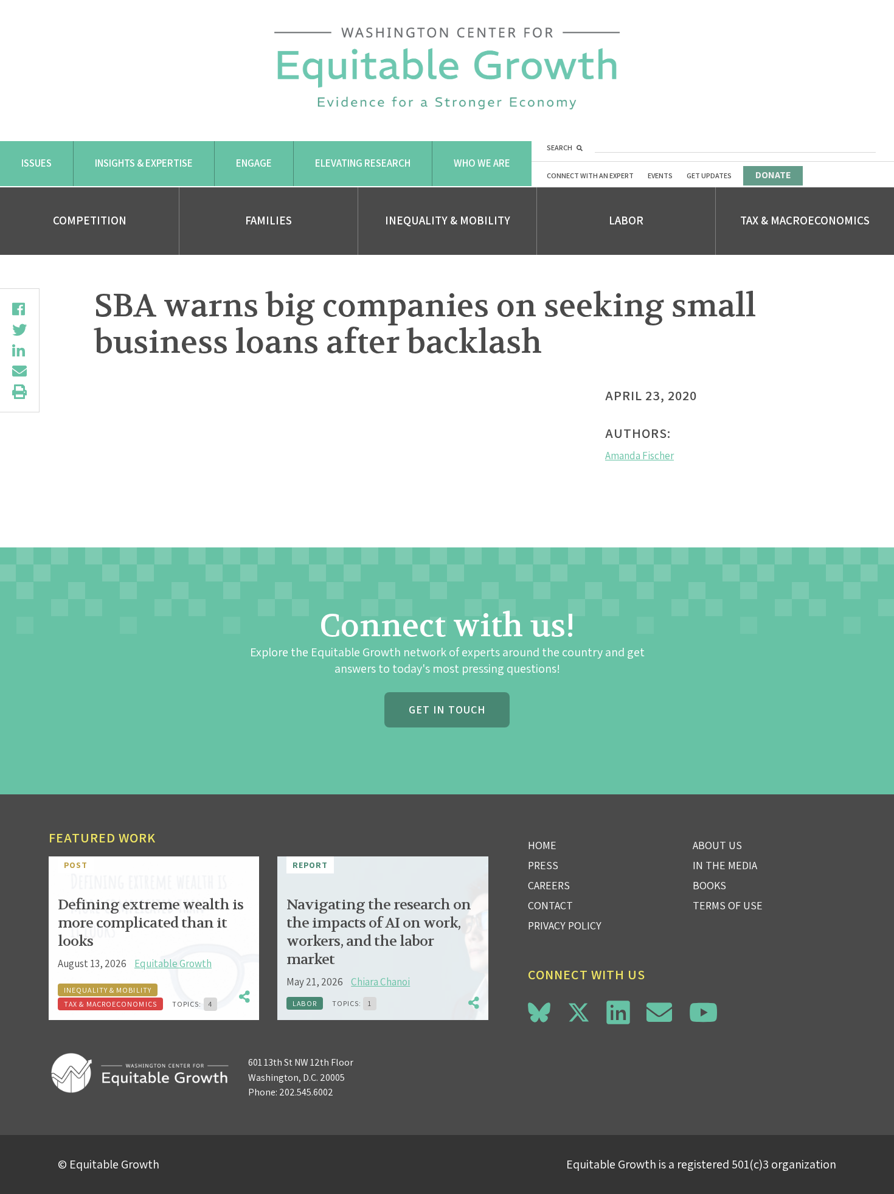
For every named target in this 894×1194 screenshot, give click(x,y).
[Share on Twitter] (19, 329)
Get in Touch (447, 710)
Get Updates (709, 175)
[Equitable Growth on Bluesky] (539, 1010)
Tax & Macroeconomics (805, 220)
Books (709, 885)
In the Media (725, 865)
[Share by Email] (19, 371)
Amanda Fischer (639, 455)
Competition (89, 220)
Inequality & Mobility (447, 220)
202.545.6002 (306, 1092)
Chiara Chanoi (380, 981)
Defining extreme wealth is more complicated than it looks (150, 923)
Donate (773, 174)
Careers (549, 885)
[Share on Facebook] (19, 309)
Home (542, 845)
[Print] (19, 391)
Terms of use (728, 905)
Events (660, 175)
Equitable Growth (173, 963)
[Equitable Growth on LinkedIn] (618, 1012)
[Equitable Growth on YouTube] (703, 1012)
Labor (626, 220)
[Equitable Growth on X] (578, 1010)
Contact (550, 905)
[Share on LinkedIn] (19, 350)
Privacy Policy (564, 925)
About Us (717, 845)
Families (268, 220)
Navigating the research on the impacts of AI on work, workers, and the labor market (378, 932)
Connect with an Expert (590, 175)
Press (543, 865)
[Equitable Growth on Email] (659, 1012)
